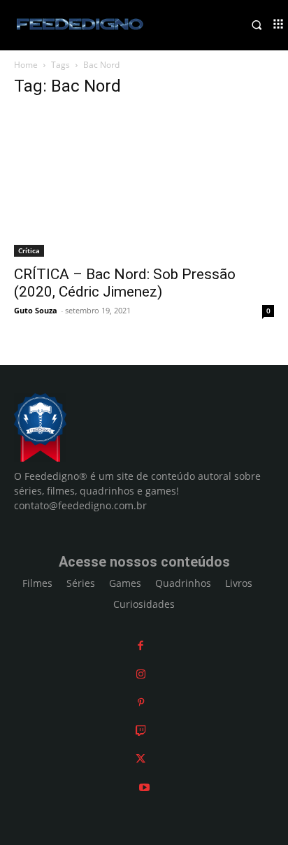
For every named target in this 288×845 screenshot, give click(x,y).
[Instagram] (140, 674)
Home (26, 65)
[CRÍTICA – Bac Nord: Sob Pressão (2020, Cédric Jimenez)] (144, 184)
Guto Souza (35, 310)
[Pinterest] (141, 702)
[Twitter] (140, 759)
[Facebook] (140, 645)
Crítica (29, 250)
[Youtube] (144, 787)
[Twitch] (141, 731)
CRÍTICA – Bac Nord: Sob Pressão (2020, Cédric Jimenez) (125, 283)
